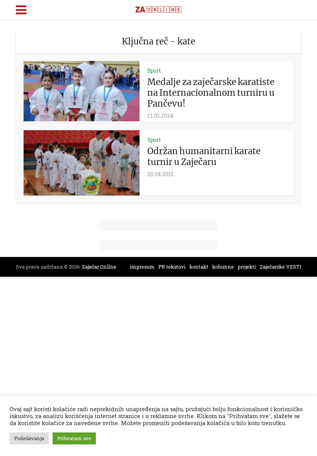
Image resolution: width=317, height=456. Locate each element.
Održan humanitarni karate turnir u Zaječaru (204, 156)
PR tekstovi (172, 266)
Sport (154, 70)
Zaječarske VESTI (280, 266)
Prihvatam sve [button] (74, 438)
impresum (142, 266)
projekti (247, 266)
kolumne (223, 266)
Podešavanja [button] (29, 438)
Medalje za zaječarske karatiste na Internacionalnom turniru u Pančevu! (210, 93)
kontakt (198, 266)
